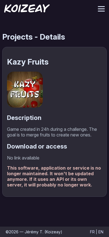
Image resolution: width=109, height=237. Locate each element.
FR (92, 231)
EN (100, 231)
